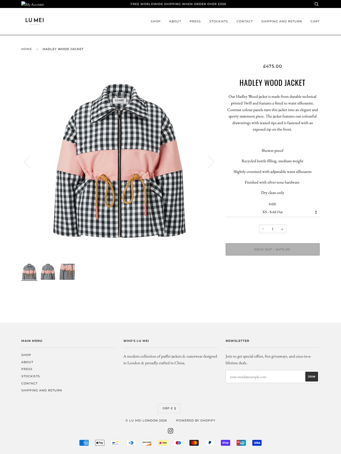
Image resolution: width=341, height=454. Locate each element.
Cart (315, 21)
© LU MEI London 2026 (146, 420)
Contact (245, 21)
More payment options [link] (272, 277)
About (175, 21)
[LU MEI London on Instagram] (170, 432)
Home (26, 49)
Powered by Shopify (196, 420)
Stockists (218, 21)
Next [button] (208, 161)
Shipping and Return (281, 21)
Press (195, 21)
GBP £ (168, 408)
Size (272, 204)
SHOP (156, 21)
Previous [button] (30, 161)
